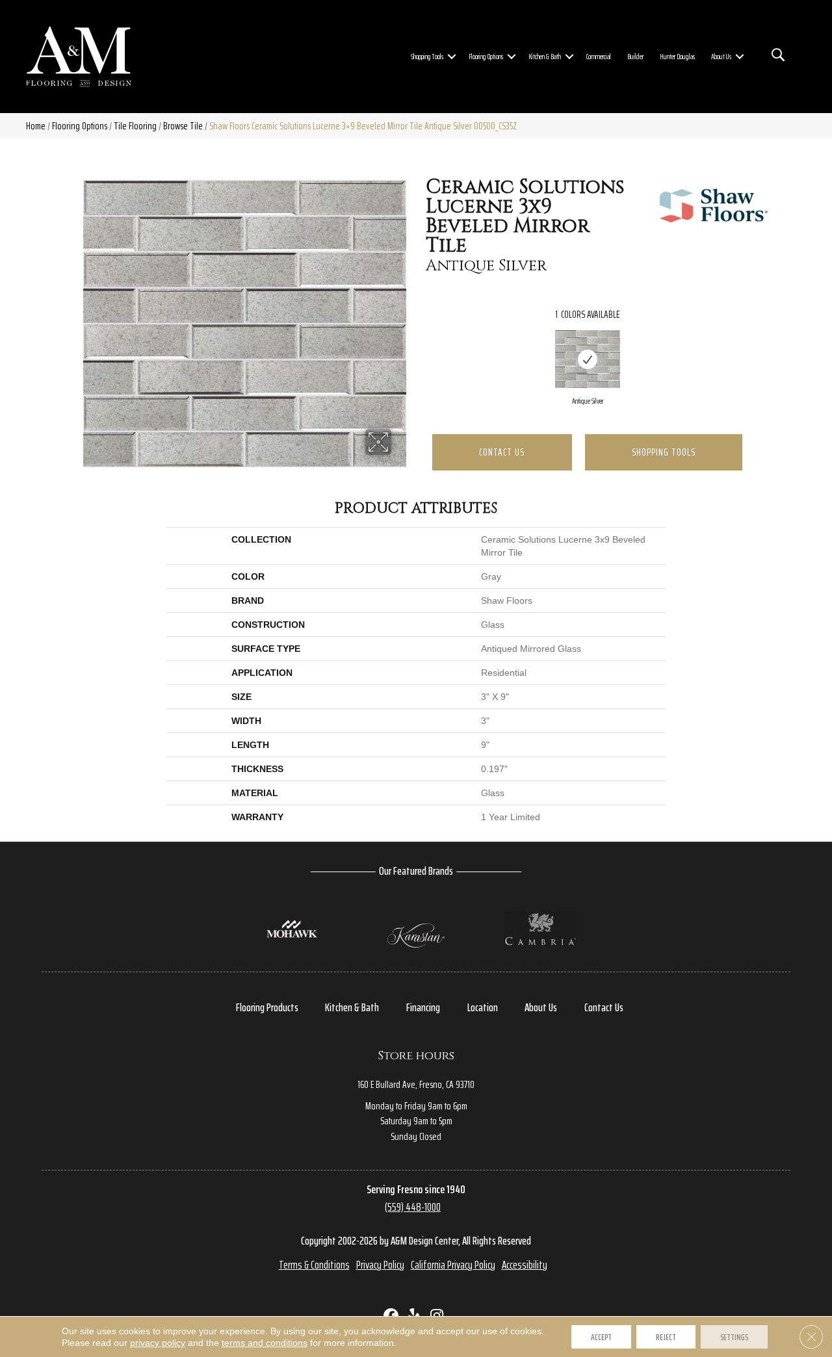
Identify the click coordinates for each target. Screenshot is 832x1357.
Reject (666, 1337)
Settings (734, 1337)
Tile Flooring (135, 126)
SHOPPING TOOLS (664, 452)
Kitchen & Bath (544, 56)
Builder (635, 56)
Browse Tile (183, 126)
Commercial (598, 56)
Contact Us (502, 452)
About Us (721, 56)
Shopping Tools (427, 56)
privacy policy (157, 1343)
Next (755, 346)
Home (36, 126)
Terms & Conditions (314, 1264)
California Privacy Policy (453, 1264)
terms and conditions (264, 1343)
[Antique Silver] (587, 359)
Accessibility (524, 1264)
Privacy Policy (380, 1264)
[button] (451, 56)
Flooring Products (267, 1007)
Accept (601, 1337)
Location (482, 1007)
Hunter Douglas (677, 56)
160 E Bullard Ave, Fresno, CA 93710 (416, 1084)
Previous (419, 346)
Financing (423, 1007)
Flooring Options (486, 56)
